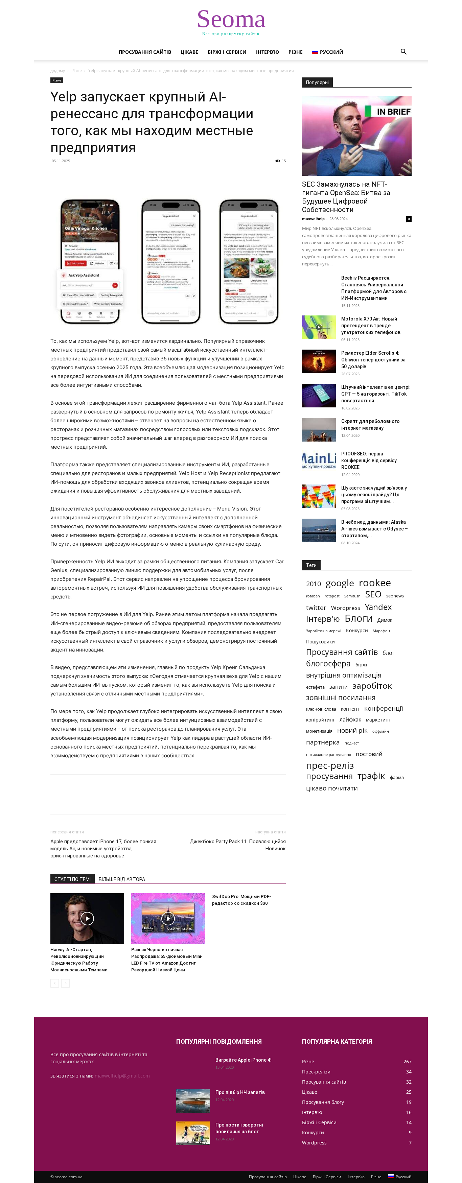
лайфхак (350, 719)
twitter (316, 607)
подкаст (352, 743)
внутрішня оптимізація (344, 675)
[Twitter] (72, 176)
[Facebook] (57, 176)
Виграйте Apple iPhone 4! (243, 1060)
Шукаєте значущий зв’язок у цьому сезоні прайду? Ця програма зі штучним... (374, 494)
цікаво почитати (332, 787)
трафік (371, 775)
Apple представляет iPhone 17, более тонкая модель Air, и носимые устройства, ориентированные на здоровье (103, 848)
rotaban (313, 596)
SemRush (352, 596)
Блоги (359, 618)
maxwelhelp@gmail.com (122, 1075)
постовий (369, 753)
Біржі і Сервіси (227, 52)
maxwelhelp (313, 218)
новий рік (352, 730)
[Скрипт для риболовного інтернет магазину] (319, 430)
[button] (403, 52)
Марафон (381, 631)
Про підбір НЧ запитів (240, 1092)
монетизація (319, 731)
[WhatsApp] (104, 176)
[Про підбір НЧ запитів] (193, 1101)
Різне (295, 52)
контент (350, 709)
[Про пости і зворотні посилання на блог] (193, 1133)
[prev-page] (54, 983)
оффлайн (380, 731)
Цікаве (189, 52)
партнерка (323, 742)
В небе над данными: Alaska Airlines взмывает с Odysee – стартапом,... (374, 528)
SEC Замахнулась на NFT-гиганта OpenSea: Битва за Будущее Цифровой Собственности (346, 197)
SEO (373, 594)
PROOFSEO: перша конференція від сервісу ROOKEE (369, 460)
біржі (361, 664)
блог (389, 653)
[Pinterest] (88, 176)
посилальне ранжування (328, 754)
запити (338, 686)
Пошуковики (320, 641)
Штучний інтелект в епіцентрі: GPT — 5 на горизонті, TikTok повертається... (376, 393)
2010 (313, 583)
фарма (397, 777)
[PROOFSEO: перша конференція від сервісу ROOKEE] (319, 460)
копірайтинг (320, 719)
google (340, 582)
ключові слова (321, 709)
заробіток (372, 685)
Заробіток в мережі (323, 631)
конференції (383, 708)
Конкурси (357, 630)
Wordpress (345, 607)
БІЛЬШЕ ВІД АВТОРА (122, 879)
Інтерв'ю (323, 618)
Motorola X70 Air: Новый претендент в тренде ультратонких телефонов (370, 325)
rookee (375, 582)
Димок (384, 620)
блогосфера (328, 663)
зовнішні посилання (341, 697)
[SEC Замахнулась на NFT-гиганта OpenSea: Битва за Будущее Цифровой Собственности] (357, 136)
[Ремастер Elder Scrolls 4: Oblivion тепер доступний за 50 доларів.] (319, 361)
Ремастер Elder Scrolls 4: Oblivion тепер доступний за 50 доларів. (373, 359)
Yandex (378, 606)
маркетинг (378, 719)
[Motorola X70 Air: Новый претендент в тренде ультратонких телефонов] (319, 327)
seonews (395, 596)
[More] (120, 176)
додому (57, 70)
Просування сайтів (145, 52)
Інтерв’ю (267, 52)
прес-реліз (330, 765)
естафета (315, 687)
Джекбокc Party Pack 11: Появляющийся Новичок (238, 845)
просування (329, 775)
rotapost (332, 596)
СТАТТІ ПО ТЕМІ (72, 879)
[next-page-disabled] (65, 983)
